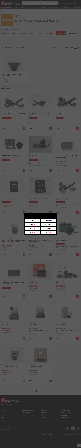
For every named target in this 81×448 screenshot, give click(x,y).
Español (31, 232)
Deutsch (31, 224)
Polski (47, 232)
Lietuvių (31, 228)
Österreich (47, 224)
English (48, 228)
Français (48, 220)
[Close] (54, 215)
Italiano (31, 220)
